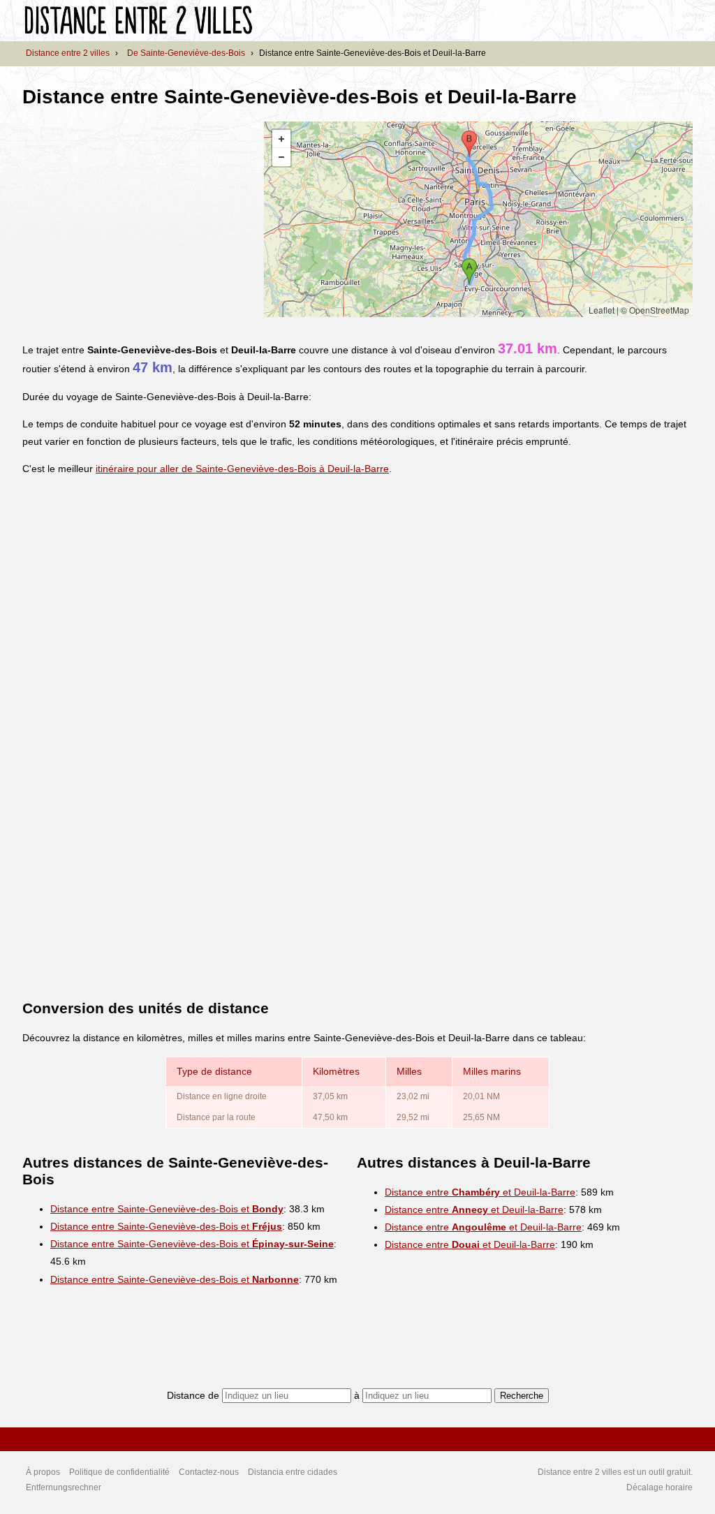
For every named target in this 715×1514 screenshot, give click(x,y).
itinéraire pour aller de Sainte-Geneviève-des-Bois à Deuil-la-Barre (242, 468)
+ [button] (281, 139)
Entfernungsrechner (63, 1487)
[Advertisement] (139, 219)
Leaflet (601, 310)
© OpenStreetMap (655, 310)
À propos (43, 1472)
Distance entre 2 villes (68, 53)
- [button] (281, 157)
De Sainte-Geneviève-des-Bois (186, 53)
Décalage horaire (659, 1487)
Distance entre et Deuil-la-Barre (480, 1192)
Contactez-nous (209, 1472)
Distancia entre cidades (292, 1472)
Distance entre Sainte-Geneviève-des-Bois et (166, 1208)
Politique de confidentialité (119, 1472)
